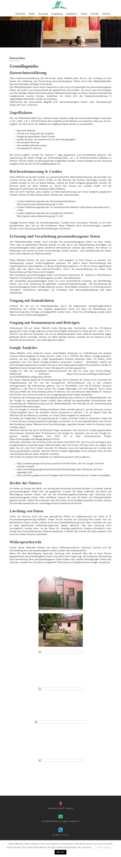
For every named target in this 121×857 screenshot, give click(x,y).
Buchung (43, 14)
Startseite (20, 14)
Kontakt (95, 14)
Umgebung (56, 14)
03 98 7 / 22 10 (60, 835)
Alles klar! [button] (60, 852)
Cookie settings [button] (103, 847)
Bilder (32, 14)
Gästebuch (71, 14)
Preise (84, 14)
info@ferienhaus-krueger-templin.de (60, 821)
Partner (106, 14)
